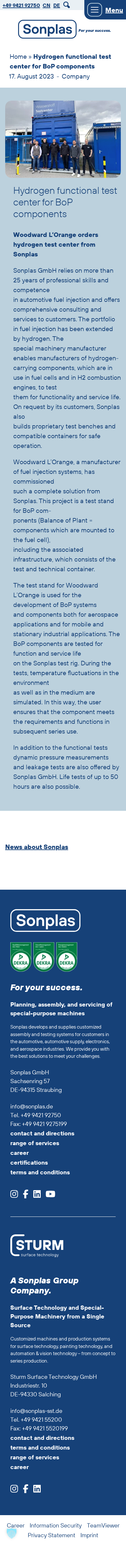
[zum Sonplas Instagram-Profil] (14, 1196)
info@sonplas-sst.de (36, 1411)
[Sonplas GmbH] (44, 30)
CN (46, 5)
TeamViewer (103, 1525)
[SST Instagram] (14, 1491)
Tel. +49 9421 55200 (36, 1419)
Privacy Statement (51, 1535)
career (19, 1152)
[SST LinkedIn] (34, 1491)
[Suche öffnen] (67, 5)
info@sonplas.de (31, 1106)
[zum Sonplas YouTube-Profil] (48, 1196)
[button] (11, 1533)
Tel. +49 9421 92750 (35, 1115)
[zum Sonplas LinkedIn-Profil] (34, 1196)
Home (18, 56)
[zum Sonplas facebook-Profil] (23, 1196)
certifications (29, 1162)
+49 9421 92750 (21, 5)
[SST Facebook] (23, 1491)
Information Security (56, 1525)
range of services (34, 1143)
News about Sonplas (36, 847)
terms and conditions (40, 1172)
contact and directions (42, 1133)
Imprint (89, 1535)
